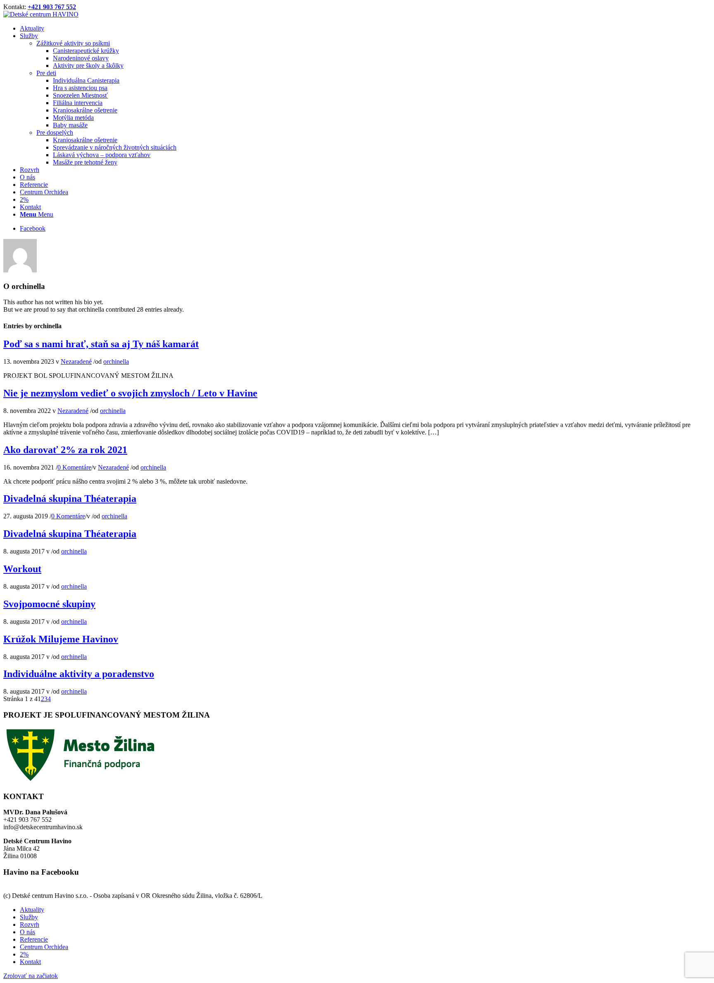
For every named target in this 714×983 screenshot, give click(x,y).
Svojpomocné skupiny (49, 604)
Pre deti (46, 72)
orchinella (116, 361)
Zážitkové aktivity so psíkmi (73, 43)
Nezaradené (76, 361)
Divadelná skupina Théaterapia (69, 498)
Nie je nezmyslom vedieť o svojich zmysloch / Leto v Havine (130, 393)
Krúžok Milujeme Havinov (60, 639)
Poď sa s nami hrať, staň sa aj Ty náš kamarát (101, 344)
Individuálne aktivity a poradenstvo (78, 673)
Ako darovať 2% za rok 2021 (65, 449)
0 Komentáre (74, 467)
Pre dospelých (54, 132)
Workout (22, 568)
